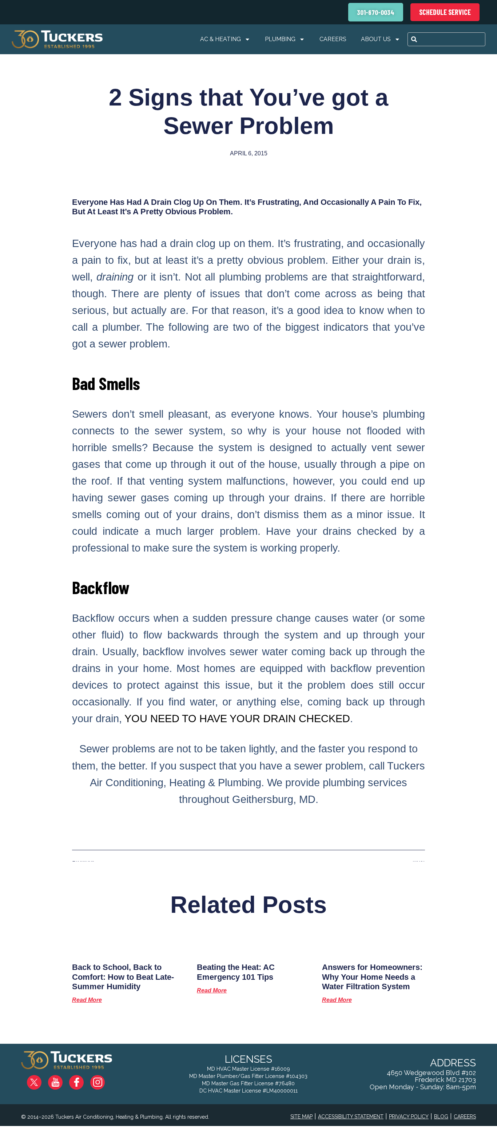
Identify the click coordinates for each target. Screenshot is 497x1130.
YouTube (61, 1079)
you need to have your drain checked (237, 718)
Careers (332, 39)
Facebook (82, 1079)
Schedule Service (445, 12)
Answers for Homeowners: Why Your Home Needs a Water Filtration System (372, 977)
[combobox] (446, 39)
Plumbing (280, 39)
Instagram (103, 1079)
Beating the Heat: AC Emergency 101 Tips (236, 972)
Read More (87, 1000)
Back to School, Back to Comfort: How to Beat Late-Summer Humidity (123, 977)
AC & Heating (220, 39)
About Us (376, 39)
